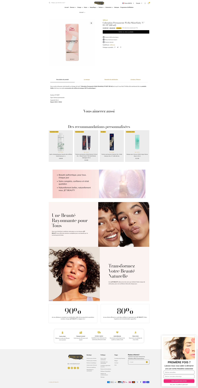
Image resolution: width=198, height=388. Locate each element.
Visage (79, 7)
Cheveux (72, 7)
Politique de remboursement (104, 374)
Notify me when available (126, 32)
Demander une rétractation (104, 362)
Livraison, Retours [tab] (136, 79)
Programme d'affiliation (126, 7)
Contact (116, 362)
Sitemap (102, 377)
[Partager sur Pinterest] (120, 47)
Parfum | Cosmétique (91, 362)
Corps (85, 7)
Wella (105, 20)
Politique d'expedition (106, 371)
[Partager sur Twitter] (117, 47)
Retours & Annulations (106, 369)
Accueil (67, 7)
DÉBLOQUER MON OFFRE (179, 381)
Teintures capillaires (91, 367)
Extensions (108, 7)
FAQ (115, 365)
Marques (116, 7)
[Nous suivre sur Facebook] (69, 368)
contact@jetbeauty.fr (74, 363)
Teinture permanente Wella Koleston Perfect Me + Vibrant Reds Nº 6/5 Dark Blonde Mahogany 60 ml (86, 156)
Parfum (101, 7)
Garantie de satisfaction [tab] (111, 79)
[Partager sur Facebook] (115, 47)
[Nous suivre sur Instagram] (72, 368)
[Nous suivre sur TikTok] (78, 368)
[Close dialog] (195, 337)
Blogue (116, 360)
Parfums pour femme (91, 358)
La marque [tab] (87, 79)
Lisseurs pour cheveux (92, 365)
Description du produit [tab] (62, 79)
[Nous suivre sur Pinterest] (75, 368)
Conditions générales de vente (105, 366)
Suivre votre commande (103, 359)
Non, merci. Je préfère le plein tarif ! (179, 384)
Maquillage (93, 7)
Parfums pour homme (92, 360)
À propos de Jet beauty (119, 358)
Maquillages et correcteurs (90, 370)
